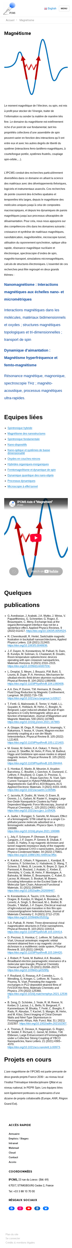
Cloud (12, 1152)
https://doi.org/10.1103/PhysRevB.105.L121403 (35, 742)
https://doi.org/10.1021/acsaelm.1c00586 (32, 790)
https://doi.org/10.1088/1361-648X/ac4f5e (32, 854)
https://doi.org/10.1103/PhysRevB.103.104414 (35, 932)
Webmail (14, 1147)
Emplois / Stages (18, 1138)
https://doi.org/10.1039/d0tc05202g (28, 917)
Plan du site (12, 1234)
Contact (13, 1157)
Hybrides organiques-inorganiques (28, 464)
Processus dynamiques (21, 480)
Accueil (10, 20)
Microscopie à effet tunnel (23, 486)
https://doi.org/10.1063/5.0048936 (27, 645)
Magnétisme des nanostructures (26, 433)
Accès (12, 1162)
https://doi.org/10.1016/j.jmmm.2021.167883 (33, 722)
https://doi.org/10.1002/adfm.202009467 (31, 890)
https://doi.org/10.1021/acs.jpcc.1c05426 (31, 810)
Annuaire (14, 1133)
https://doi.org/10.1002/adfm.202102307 (42, 1023)
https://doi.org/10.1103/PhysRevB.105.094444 (35, 763)
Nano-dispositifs (17, 444)
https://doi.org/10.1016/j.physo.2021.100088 (33, 831)
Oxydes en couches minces (24, 458)
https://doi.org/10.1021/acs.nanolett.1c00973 (34, 1047)
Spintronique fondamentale (24, 439)
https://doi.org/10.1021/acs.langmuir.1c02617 (34, 698)
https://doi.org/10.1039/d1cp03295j (28, 970)
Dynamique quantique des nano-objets (31, 475)
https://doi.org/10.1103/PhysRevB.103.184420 (35, 952)
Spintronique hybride (20, 428)
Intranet (13, 1143)
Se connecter (13, 1238)
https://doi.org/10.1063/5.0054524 (46, 630)
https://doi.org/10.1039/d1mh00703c (29, 666)
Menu (64, 8)
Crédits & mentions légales (20, 1242)
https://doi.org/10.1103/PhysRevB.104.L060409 (35, 683)
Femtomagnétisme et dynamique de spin (32, 469)
